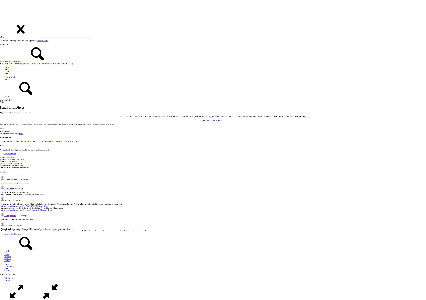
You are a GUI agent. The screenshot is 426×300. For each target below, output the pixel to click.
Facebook (7, 259)
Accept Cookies (42, 41)
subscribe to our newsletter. (67, 141)
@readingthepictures (25, 141)
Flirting (212, 120)
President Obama (10, 154)
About (13, 61)
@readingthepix (48, 141)
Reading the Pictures (46, 63)
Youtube (7, 261)
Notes (6, 69)
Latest (6, 67)
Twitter (6, 255)
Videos (6, 71)
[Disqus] (213, 203)
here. (21, 134)
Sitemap (7, 280)
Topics (6, 73)
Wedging (219, 120)
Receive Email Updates (12, 234)
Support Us (4, 44)
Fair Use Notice (10, 278)
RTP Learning (9, 266)
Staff (6, 268)
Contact (7, 270)
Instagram (7, 257)
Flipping (206, 120)
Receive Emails (5, 61)
